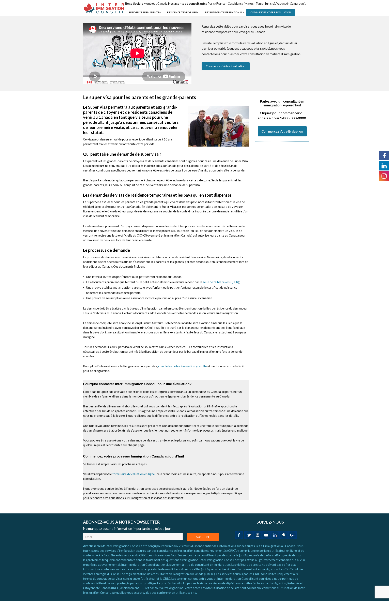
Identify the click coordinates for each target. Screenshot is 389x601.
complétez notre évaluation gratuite (182, 366)
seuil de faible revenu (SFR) (221, 282)
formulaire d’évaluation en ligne (133, 474)
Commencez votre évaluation (225, 66)
